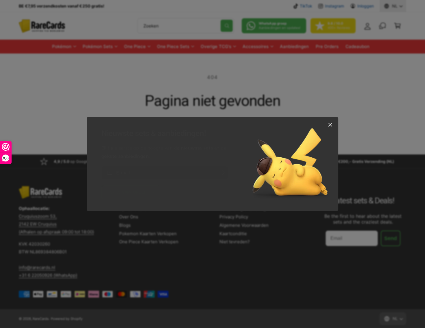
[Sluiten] (330, 124)
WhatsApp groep (128, 192)
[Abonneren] (222, 173)
